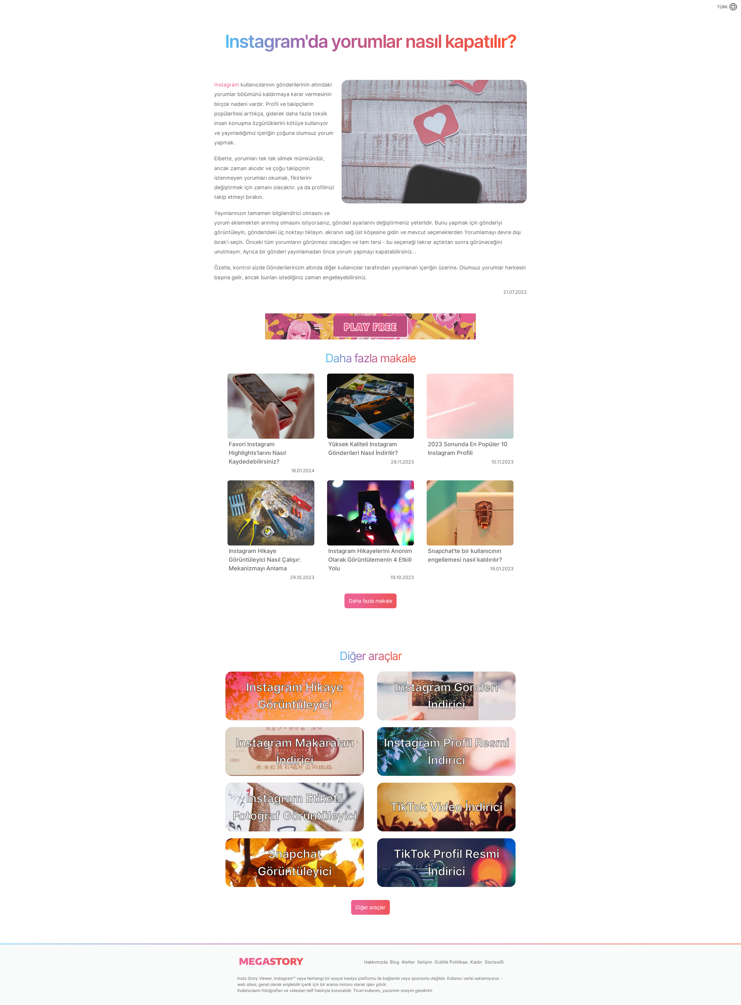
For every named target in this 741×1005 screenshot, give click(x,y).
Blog (394, 962)
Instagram (226, 85)
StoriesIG (494, 962)
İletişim (424, 962)
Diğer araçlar (370, 907)
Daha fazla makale (370, 601)
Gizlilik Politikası (451, 962)
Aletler (408, 962)
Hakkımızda (376, 962)
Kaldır (476, 962)
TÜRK (722, 6)
